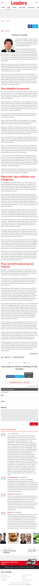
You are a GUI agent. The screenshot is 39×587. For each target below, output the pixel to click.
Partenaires (7, 567)
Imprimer (27, 363)
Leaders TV (17, 567)
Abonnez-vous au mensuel (27, 580)
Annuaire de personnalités (6, 576)
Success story (22, 567)
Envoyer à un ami (15, 363)
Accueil (3, 21)
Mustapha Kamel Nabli (18, 357)
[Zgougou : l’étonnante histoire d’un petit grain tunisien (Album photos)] (11, 538)
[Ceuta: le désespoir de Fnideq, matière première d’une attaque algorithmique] (24, 538)
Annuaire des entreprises (27, 575)
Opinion (14, 7)
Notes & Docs (22, 7)
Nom (2, 395)
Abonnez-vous (29, 375)
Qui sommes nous (4, 578)
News (8, 21)
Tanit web (29, 584)
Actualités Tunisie (4, 575)
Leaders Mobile (4, 580)
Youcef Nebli (31, 550)
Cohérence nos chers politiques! (9, 550)
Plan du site (24, 576)
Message (4, 407)
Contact (23, 578)
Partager (30, 26)
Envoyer (33, 424)
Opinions (27, 567)
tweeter (35, 26)
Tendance (32, 567)
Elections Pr (8, 357)
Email (2, 401)
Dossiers (12, 567)
